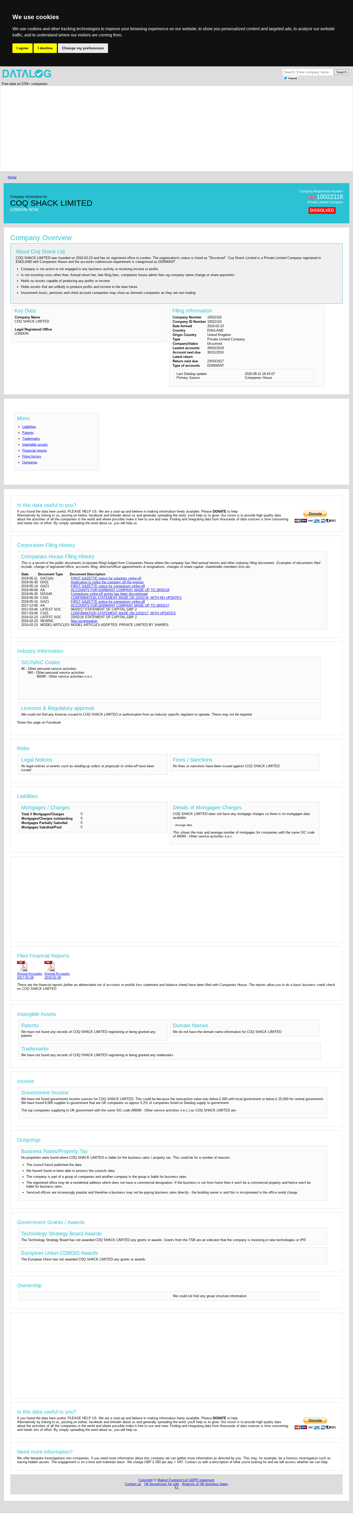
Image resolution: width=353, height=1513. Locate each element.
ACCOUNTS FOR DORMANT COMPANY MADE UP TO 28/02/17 (120, 605)
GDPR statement (201, 1480)
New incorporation (84, 621)
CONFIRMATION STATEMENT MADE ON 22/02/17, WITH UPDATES (123, 613)
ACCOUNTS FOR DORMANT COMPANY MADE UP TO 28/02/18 (120, 590)
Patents (28, 433)
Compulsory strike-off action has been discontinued (109, 594)
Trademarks (31, 439)
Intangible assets (35, 444)
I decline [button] (45, 48)
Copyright (146, 1480)
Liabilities (29, 427)
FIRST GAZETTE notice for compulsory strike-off (108, 586)
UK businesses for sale (161, 1484)
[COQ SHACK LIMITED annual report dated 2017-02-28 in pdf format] (29, 966)
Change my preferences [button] (83, 48)
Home (12, 177)
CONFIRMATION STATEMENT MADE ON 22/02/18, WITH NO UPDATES (126, 598)
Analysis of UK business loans (205, 1484)
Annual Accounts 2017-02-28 (29, 975)
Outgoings (29, 462)
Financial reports (34, 450)
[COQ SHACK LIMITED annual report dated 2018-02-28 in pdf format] (57, 966)
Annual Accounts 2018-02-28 (57, 975)
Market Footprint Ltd (172, 1480)
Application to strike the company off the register (107, 582)
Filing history (31, 456)
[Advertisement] (162, 128)
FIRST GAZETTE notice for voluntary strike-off (106, 578)
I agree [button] (22, 48)
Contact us (133, 1484)
